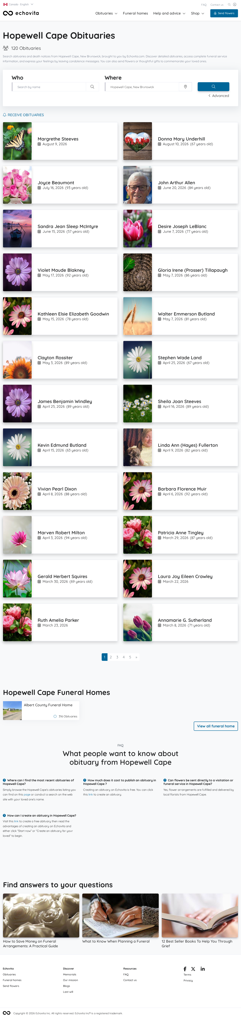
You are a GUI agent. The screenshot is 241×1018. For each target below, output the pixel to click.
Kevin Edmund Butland (62, 445)
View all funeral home (216, 726)
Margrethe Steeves (58, 139)
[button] (19, 4)
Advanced (220, 95)
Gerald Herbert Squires (62, 576)
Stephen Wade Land (180, 357)
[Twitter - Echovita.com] (193, 969)
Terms (187, 974)
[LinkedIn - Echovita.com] (203, 969)
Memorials (69, 974)
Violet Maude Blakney (61, 270)
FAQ (204, 4)
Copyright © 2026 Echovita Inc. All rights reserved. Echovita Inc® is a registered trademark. (68, 1013)
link (90, 794)
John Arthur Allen (176, 182)
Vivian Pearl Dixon (57, 489)
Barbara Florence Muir (182, 489)
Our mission (70, 980)
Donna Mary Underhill (181, 139)
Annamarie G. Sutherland (185, 620)
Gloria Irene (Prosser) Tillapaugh (193, 270)
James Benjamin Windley (65, 401)
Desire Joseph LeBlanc (182, 226)
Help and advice (167, 13)
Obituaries (104, 13)
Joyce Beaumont (56, 182)
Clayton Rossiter (55, 357)
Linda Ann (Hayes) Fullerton (188, 445)
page (27, 794)
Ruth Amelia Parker (58, 620)
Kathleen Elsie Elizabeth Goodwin (73, 314)
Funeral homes (135, 13)
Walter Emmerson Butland (186, 314)
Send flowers (226, 13)
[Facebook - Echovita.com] (185, 969)
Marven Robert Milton (61, 532)
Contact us (216, 4)
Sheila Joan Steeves (179, 401)
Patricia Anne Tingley (181, 532)
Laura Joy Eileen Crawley (185, 576)
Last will (68, 991)
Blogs (66, 986)
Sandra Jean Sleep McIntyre (68, 226)
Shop (195, 13)
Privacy (188, 980)
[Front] (21, 13)
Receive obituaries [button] (26, 115)
